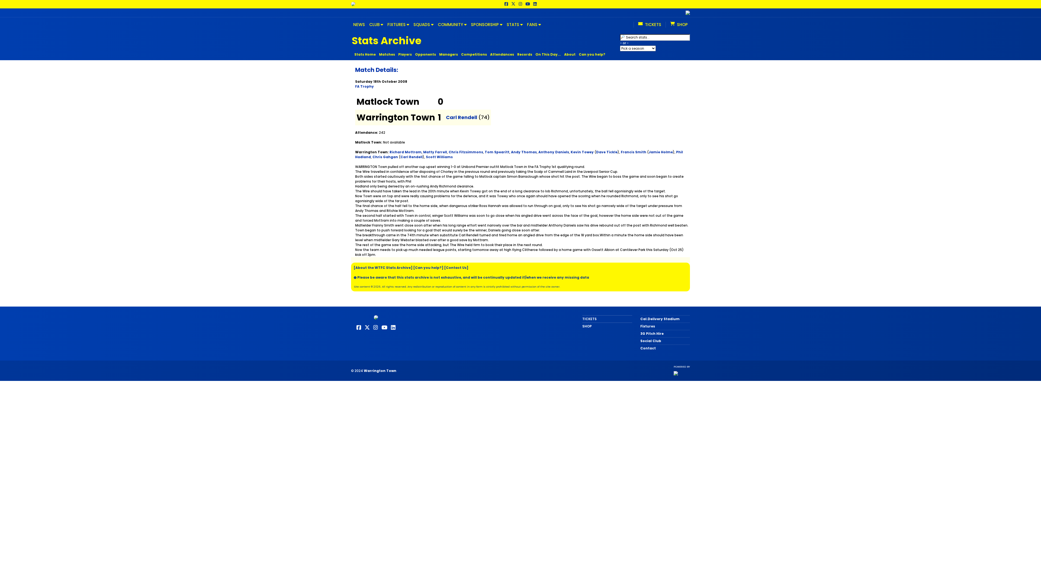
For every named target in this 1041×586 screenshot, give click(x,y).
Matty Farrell (435, 152)
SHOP (587, 326)
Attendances (502, 54)
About (570, 54)
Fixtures (647, 326)
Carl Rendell (461, 117)
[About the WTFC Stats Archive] (383, 267)
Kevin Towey (582, 152)
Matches (387, 54)
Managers (448, 54)
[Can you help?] (428, 267)
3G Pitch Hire (652, 333)
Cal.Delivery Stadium (660, 319)
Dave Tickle (607, 152)
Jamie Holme (661, 152)
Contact (648, 348)
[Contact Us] (456, 267)
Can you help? (592, 54)
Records (524, 54)
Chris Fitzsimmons (466, 152)
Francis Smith (633, 152)
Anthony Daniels (553, 152)
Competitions (474, 54)
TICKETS (589, 319)
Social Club (650, 341)
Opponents (425, 54)
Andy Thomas (524, 152)
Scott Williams (439, 157)
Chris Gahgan (385, 157)
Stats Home (365, 54)
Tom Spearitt (497, 152)
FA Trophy (364, 86)
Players (405, 54)
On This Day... (548, 54)
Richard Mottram (406, 152)
